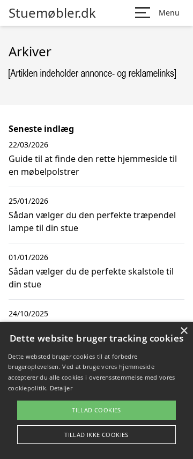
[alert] (96, 390)
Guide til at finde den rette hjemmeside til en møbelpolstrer (93, 165)
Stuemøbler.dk (52, 12)
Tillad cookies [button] (96, 410)
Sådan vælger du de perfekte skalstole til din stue (91, 277)
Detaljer (61, 388)
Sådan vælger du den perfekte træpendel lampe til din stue (92, 221)
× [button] (184, 331)
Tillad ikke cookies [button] (96, 435)
